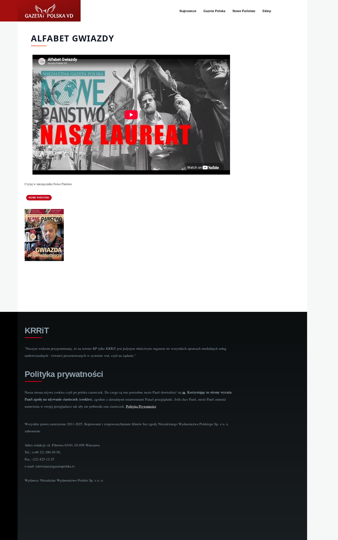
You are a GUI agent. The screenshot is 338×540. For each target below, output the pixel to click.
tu (183, 392)
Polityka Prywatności (141, 406)
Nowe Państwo (39, 197)
